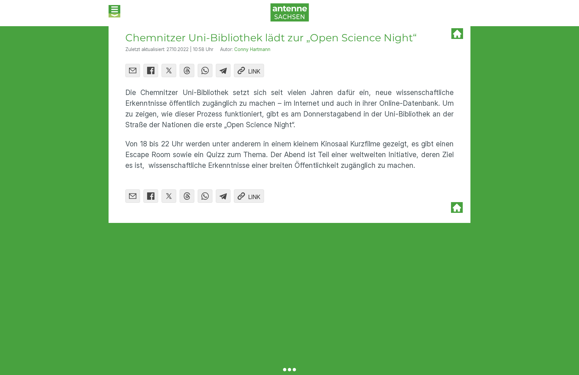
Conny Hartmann (252, 49)
